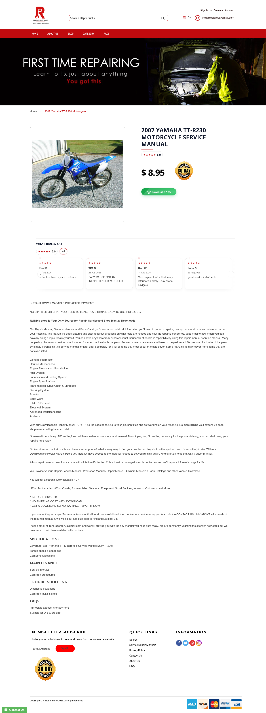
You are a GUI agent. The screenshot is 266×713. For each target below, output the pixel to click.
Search (133, 639)
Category (88, 33)
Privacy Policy (137, 650)
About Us (52, 33)
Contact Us (135, 655)
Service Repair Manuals (142, 645)
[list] (135, 274)
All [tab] (63, 251)
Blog (70, 33)
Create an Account (224, 10)
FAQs (106, 33)
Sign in (204, 10)
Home (34, 33)
